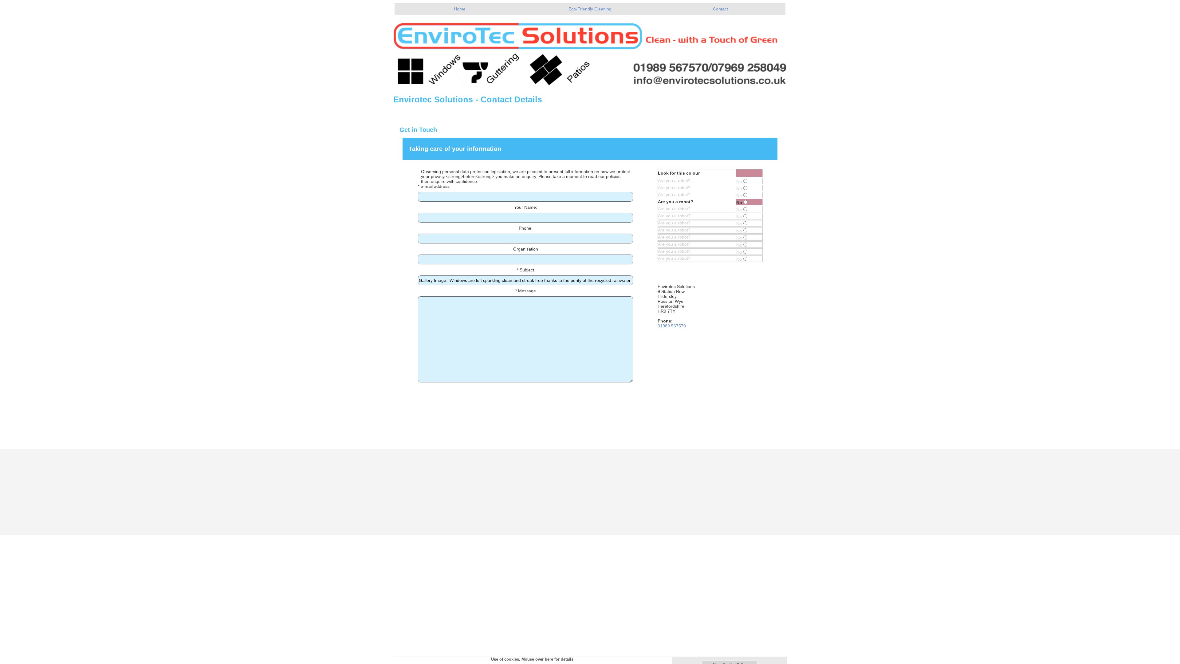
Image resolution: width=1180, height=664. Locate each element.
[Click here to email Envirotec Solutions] (590, 52)
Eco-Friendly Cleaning (590, 8)
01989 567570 (672, 325)
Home (460, 8)
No (739, 181)
